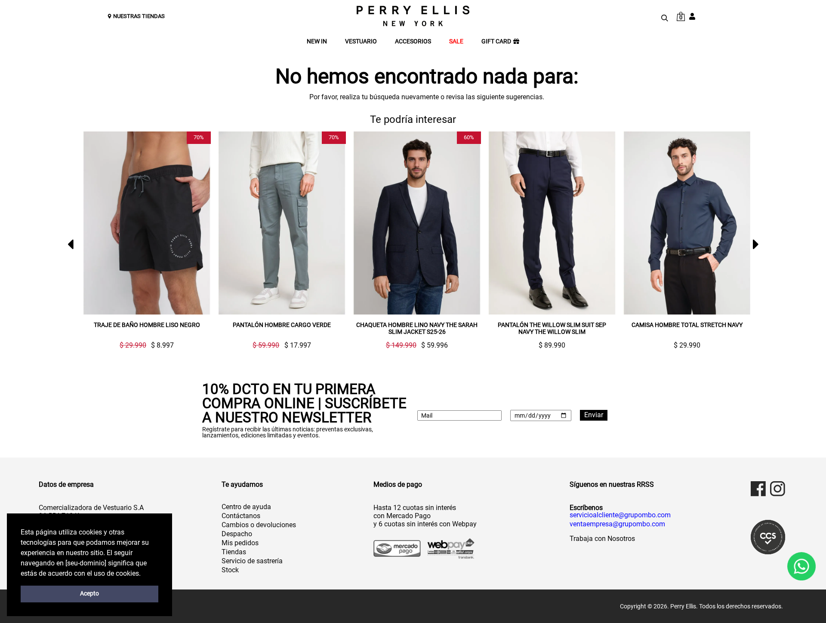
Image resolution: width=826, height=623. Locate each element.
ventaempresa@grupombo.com (617, 524)
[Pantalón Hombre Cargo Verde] (282, 223)
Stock (230, 570)
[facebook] (758, 488)
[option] (143, 240)
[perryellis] (413, 16)
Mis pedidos (240, 543)
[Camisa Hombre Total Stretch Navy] (687, 223)
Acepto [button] (89, 593)
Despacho (237, 534)
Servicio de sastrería (252, 561)
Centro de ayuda (246, 507)
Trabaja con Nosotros (602, 538)
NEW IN (317, 41)
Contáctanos (241, 516)
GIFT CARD (496, 41)
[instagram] (777, 488)
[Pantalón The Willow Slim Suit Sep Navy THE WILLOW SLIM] (552, 223)
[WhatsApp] (801, 566)
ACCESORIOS (413, 41)
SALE (456, 41)
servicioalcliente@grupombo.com (620, 515)
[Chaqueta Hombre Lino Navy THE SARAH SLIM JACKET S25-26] (417, 223)
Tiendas (234, 552)
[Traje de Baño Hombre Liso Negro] (147, 223)
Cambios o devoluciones (259, 525)
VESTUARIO (361, 41)
